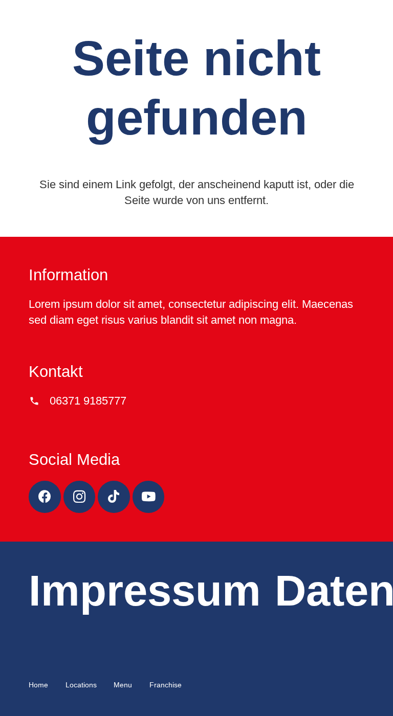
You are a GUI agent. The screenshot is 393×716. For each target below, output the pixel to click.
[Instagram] (79, 497)
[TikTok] (114, 497)
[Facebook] (45, 497)
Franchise (165, 685)
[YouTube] (149, 497)
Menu (123, 685)
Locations (81, 685)
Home (38, 685)
